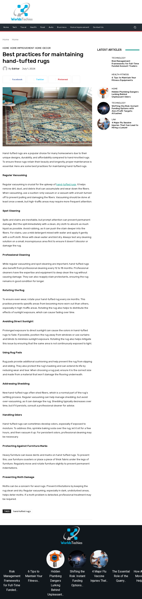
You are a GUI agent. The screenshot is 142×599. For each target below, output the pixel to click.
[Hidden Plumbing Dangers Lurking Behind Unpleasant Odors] (103, 93)
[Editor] (6, 68)
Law (114, 120)
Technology (119, 58)
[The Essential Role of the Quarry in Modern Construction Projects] (121, 559)
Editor (16, 68)
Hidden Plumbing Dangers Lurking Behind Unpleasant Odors (125, 94)
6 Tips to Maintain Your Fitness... (33, 576)
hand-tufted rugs (22, 511)
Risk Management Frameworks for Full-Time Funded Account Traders (125, 63)
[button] (135, 27)
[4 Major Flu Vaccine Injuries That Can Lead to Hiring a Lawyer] (103, 123)
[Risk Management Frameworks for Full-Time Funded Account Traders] (103, 62)
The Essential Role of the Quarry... (121, 576)
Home (6, 39)
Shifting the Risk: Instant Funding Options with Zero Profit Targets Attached (125, 110)
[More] (76, 79)
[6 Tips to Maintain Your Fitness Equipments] (103, 77)
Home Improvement (22, 48)
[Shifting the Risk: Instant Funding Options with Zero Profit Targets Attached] (103, 108)
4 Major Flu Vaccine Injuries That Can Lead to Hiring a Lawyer (125, 125)
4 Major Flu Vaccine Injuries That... (99, 576)
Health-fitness (120, 75)
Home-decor (43, 48)
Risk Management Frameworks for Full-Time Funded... (12, 581)
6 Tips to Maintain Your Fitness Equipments (124, 78)
